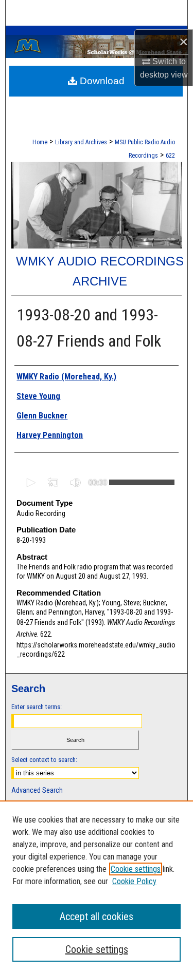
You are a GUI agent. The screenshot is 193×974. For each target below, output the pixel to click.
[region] (96, 887)
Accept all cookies (96, 916)
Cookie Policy (134, 881)
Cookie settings (136, 869)
